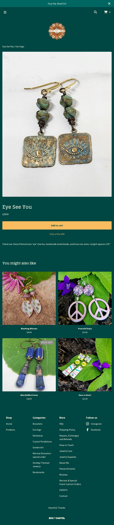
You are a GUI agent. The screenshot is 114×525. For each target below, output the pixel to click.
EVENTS (63, 489)
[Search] (95, 12)
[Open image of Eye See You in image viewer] (57, 124)
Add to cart (57, 225)
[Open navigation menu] (5, 12)
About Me (64, 462)
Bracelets (37, 423)
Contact (63, 495)
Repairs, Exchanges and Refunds (69, 437)
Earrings (20, 46)
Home (9, 423)
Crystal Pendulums (42, 441)
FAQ (61, 423)
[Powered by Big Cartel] (57, 518)
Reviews (63, 474)
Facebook (95, 429)
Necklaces (38, 435)
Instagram (96, 423)
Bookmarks (38, 472)
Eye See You (8, 46)
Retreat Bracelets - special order (42, 455)
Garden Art (38, 447)
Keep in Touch (66, 445)
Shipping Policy (67, 429)
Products (10, 429)
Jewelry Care (65, 450)
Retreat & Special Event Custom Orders (70, 482)
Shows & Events (67, 468)
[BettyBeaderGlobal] (57, 31)
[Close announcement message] (109, 3)
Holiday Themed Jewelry (41, 464)
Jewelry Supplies (67, 456)
